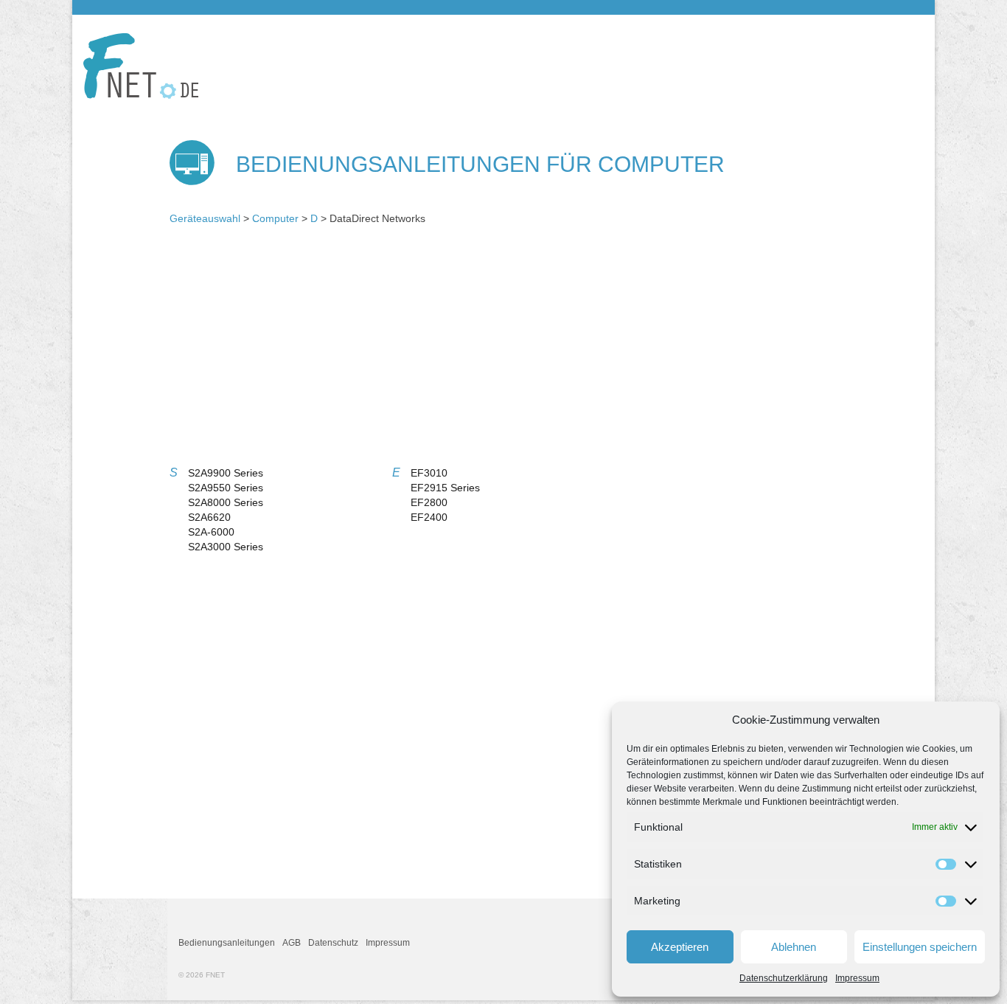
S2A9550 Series (225, 488)
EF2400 (429, 517)
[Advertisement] (503, 351)
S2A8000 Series (225, 502)
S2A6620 (209, 517)
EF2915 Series (445, 488)
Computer (275, 218)
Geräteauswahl (205, 218)
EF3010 (429, 473)
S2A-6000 (211, 532)
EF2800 (429, 502)
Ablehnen (793, 947)
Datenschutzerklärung (783, 978)
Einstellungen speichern (920, 947)
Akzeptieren (679, 947)
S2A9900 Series (225, 473)
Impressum (857, 978)
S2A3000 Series (225, 547)
